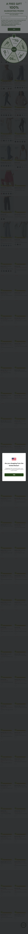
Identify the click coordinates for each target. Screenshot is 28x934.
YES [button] (14, 474)
